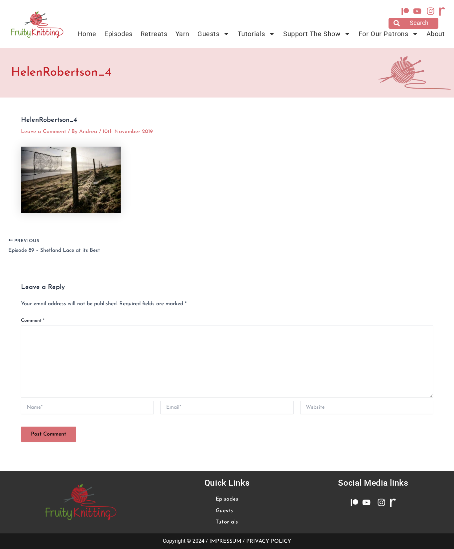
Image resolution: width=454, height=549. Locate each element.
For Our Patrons (383, 34)
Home (87, 34)
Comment (33, 320)
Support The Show (312, 34)
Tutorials (251, 34)
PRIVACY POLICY (268, 541)
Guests (208, 34)
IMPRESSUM (225, 541)
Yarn (182, 34)
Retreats (154, 34)
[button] (413, 23)
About (435, 34)
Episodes (118, 34)
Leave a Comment (43, 131)
